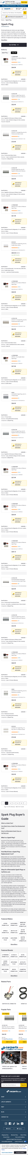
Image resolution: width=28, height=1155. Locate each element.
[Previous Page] (2, 803)
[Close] (26, 1145)
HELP (2, 1107)
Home (2, 20)
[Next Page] (25, 803)
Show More (4, 40)
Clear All (14, 52)
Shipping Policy (5, 1135)
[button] (14, 2)
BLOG (2, 1112)
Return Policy (23, 1135)
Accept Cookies (20, 1152)
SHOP (2, 1096)
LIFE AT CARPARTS (6, 1101)
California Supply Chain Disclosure (14, 1139)
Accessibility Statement (7, 1141)
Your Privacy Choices (7, 1152)
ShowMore (14, 944)
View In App (24, 2)
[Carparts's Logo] (8, 9)
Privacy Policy (6, 1137)
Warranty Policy (14, 1135)
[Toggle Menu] (2, 9)
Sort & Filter (12, 45)
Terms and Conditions (20, 1137)
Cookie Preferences (19, 1141)
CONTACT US (4, 1117)
